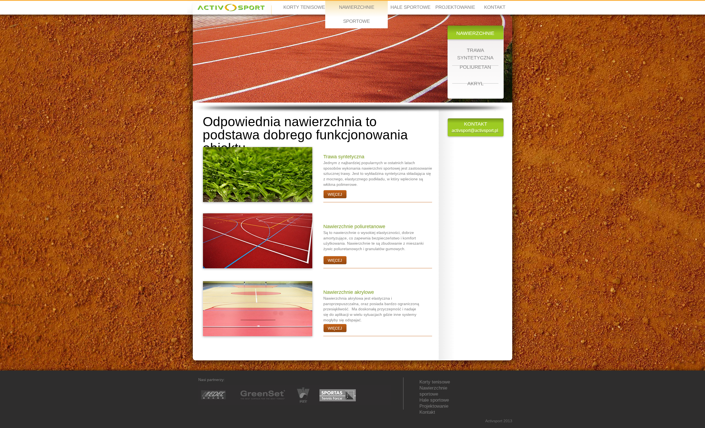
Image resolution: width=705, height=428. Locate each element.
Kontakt (427, 412)
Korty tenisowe (434, 382)
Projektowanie (433, 406)
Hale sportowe (434, 400)
